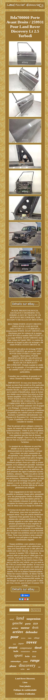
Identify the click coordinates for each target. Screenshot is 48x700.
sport (18, 655)
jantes (23, 638)
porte (28, 623)
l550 (34, 657)
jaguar (21, 643)
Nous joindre (25, 686)
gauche (17, 623)
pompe (25, 662)
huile (15, 651)
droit (35, 627)
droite (34, 651)
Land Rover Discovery (25, 679)
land (20, 618)
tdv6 (28, 669)
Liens (25, 682)
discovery (27, 665)
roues (29, 638)
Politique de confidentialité (25, 690)
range (35, 660)
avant (13, 647)
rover (31, 642)
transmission (25, 651)
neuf (12, 619)
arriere (15, 628)
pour (15, 636)
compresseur (26, 648)
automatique (16, 661)
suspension (33, 618)
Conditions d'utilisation (25, 694)
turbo (22, 669)
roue (14, 644)
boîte (27, 656)
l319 (35, 623)
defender (32, 632)
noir (39, 667)
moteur (25, 627)
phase (13, 666)
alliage (37, 638)
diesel (38, 647)
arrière (18, 632)
